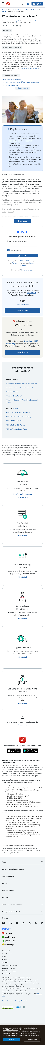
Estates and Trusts (12, 392)
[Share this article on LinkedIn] (13, 25)
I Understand (11, 1039)
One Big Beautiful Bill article (29, 68)
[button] (22, 845)
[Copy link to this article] (3, 25)
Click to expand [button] (22, 88)
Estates (15, 408)
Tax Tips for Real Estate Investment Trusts (19, 388)
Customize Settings (32, 1039)
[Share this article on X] (10, 25)
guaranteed (31, 293)
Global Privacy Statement (10, 1030)
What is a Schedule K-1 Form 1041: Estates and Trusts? (22, 401)
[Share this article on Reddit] (16, 25)
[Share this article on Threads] (20, 25)
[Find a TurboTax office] (27, 3)
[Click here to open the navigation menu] (3, 3)
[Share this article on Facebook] (6, 25)
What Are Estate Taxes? (14, 396)
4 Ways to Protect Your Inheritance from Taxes (21, 384)
